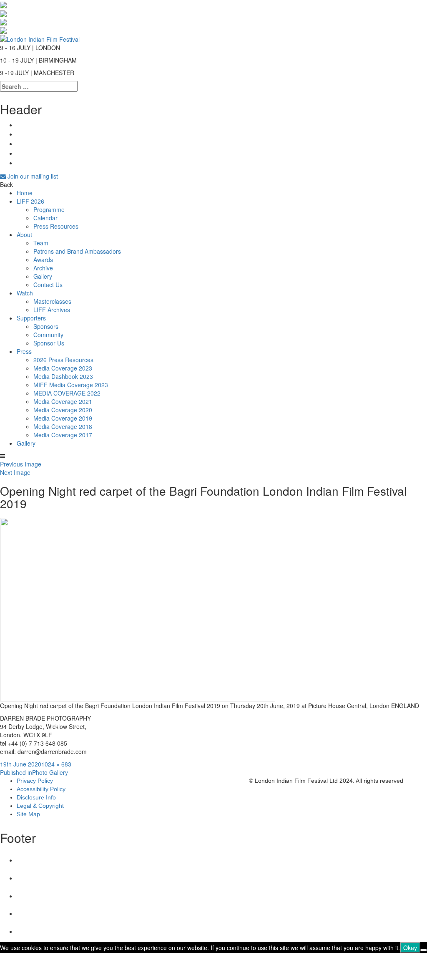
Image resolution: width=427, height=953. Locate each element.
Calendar (45, 218)
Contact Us (48, 284)
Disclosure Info (36, 797)
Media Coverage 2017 (62, 435)
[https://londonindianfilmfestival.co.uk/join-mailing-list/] (40, 38)
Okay (410, 947)
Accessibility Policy (41, 789)
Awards (43, 259)
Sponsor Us (48, 343)
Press (24, 351)
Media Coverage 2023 (62, 368)
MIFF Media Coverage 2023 (70, 385)
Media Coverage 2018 (62, 426)
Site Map (28, 814)
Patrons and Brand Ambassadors (77, 251)
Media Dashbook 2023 (63, 376)
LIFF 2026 (30, 201)
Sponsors (45, 326)
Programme (49, 209)
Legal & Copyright (40, 805)
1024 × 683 (56, 764)
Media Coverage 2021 (62, 401)
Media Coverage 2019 (62, 418)
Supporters (31, 318)
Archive (43, 268)
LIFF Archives (51, 309)
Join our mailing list (32, 176)
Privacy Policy (35, 780)
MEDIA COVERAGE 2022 (66, 393)
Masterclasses (52, 301)
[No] (423, 950)
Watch (25, 293)
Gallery (42, 276)
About (24, 234)
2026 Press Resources (63, 359)
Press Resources (55, 226)
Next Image (15, 472)
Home (25, 193)
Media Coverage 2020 (62, 410)
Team (40, 243)
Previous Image (20, 464)
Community (48, 334)
